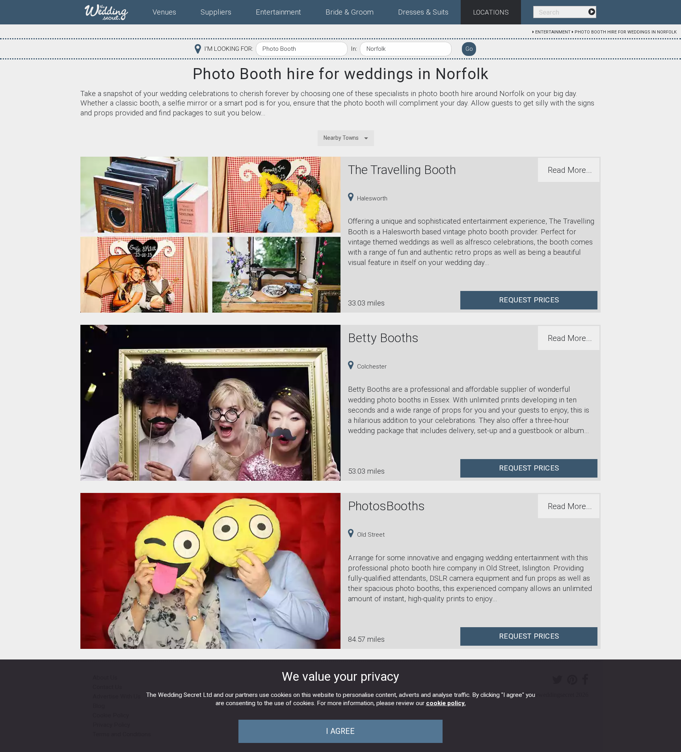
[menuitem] (112, 10)
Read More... (570, 170)
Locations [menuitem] (491, 12)
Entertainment (553, 32)
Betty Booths (383, 338)
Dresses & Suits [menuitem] (423, 12)
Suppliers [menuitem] (216, 12)
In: (354, 48)
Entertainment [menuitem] (278, 12)
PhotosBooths (386, 506)
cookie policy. (446, 703)
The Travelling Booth (402, 170)
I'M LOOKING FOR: (228, 48)
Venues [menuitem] (164, 12)
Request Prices (529, 300)
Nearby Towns (341, 138)
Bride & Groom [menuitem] (350, 12)
